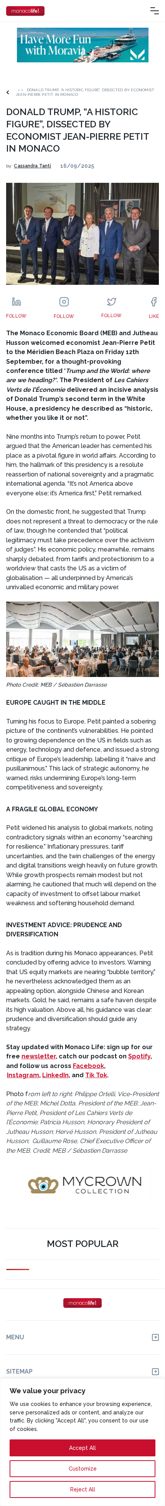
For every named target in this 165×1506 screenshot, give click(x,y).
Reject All (82, 1489)
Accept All (82, 1448)
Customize (83, 1469)
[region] (82, 1442)
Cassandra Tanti (32, 166)
